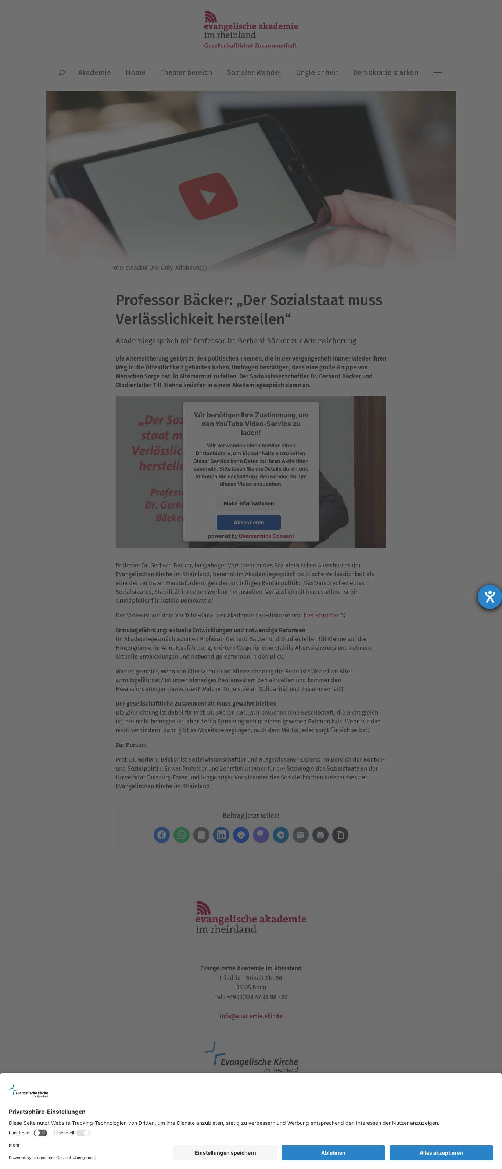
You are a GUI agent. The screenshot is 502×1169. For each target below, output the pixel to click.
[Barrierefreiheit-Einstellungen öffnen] (490, 597)
